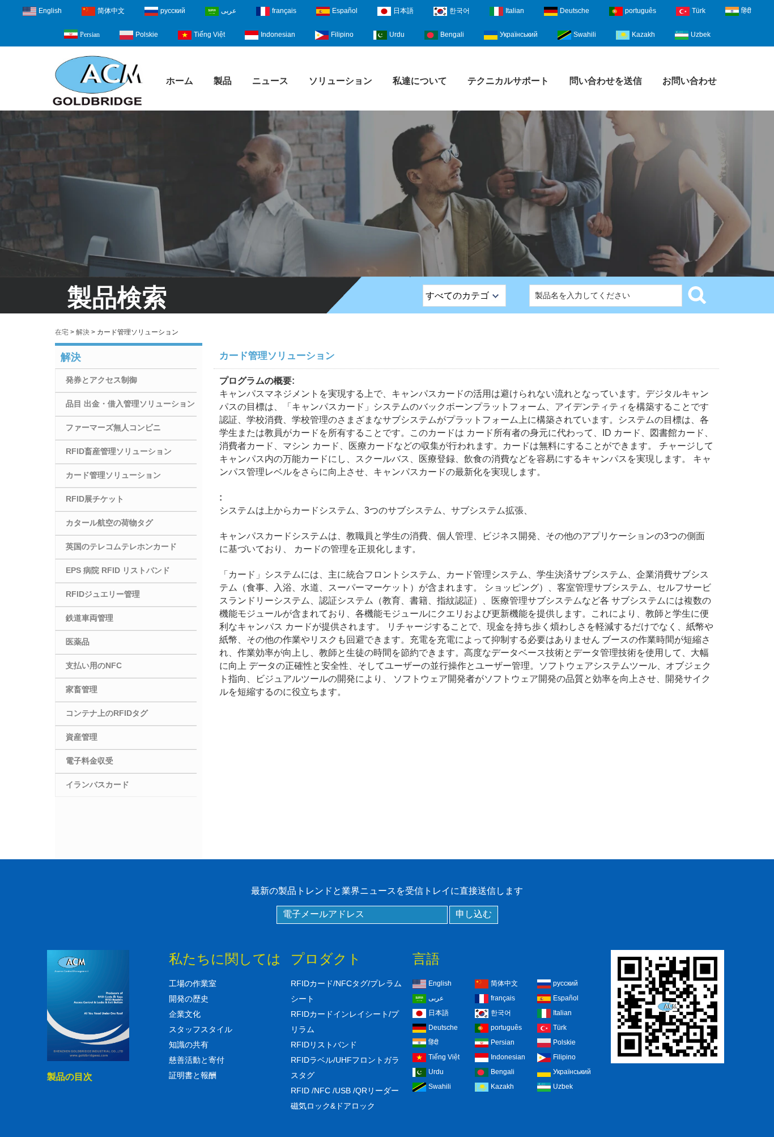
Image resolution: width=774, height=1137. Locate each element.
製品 (223, 81)
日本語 (403, 11)
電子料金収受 (89, 760)
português (640, 11)
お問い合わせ (689, 81)
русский (172, 11)
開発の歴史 (189, 998)
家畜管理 (81, 689)
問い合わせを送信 (605, 81)
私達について (420, 81)
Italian (514, 11)
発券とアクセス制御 (101, 379)
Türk (698, 11)
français (284, 11)
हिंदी (746, 11)
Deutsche (574, 11)
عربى (228, 11)
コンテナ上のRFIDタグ (107, 713)
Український (519, 35)
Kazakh (643, 35)
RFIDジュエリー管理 (103, 594)
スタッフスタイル (200, 1029)
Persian (90, 34)
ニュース (270, 81)
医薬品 (78, 641)
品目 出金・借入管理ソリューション (130, 403)
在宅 (62, 332)
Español (345, 11)
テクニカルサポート (508, 81)
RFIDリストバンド (324, 1044)
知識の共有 (189, 1044)
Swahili (584, 35)
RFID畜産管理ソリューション (119, 451)
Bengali (452, 35)
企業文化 (185, 1014)
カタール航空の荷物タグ (109, 522)
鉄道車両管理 (89, 617)
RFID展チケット (95, 498)
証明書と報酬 (192, 1075)
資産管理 (81, 736)
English (50, 11)
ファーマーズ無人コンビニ (113, 427)
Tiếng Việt (209, 35)
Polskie (146, 35)
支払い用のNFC (94, 665)
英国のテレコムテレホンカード (121, 546)
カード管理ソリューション (113, 475)
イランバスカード (97, 784)
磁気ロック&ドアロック (333, 1105)
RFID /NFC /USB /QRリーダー (345, 1090)
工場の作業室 (192, 983)
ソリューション (340, 81)
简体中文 (111, 11)
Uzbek (701, 35)
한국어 (459, 11)
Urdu (397, 35)
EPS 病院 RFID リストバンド (118, 570)
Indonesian (278, 35)
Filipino (342, 35)
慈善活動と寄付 (196, 1059)
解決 (83, 332)
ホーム (179, 81)
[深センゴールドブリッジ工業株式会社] (97, 107)
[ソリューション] (387, 194)
